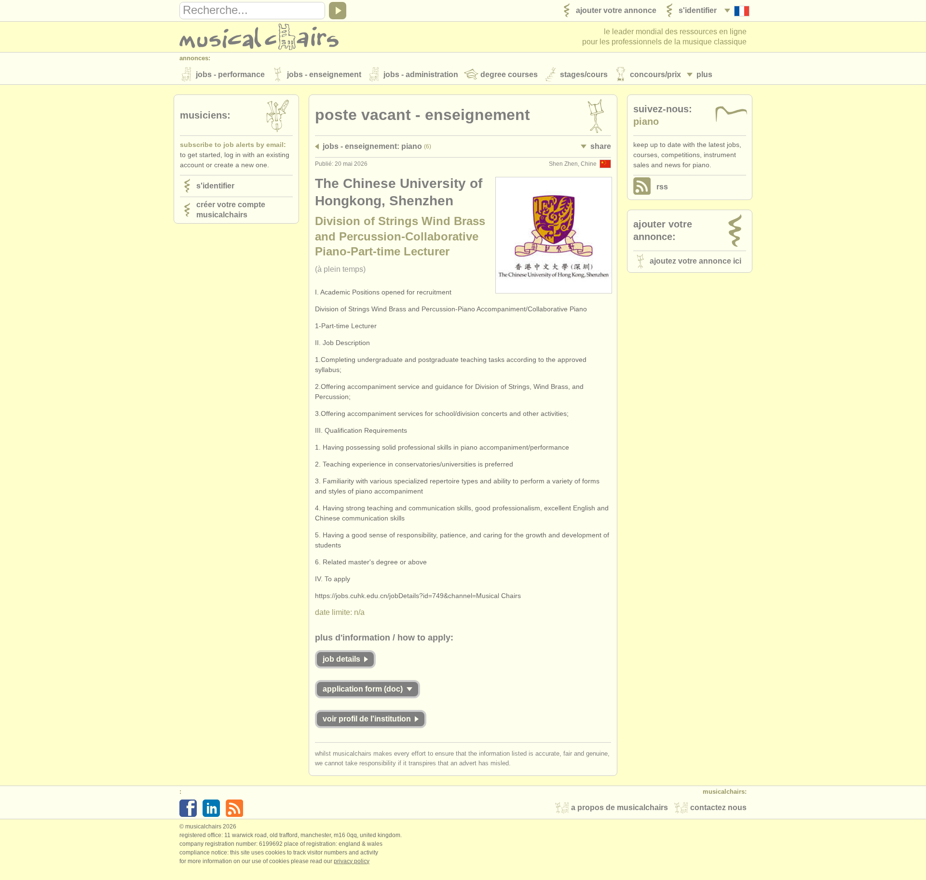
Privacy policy (351, 861)
